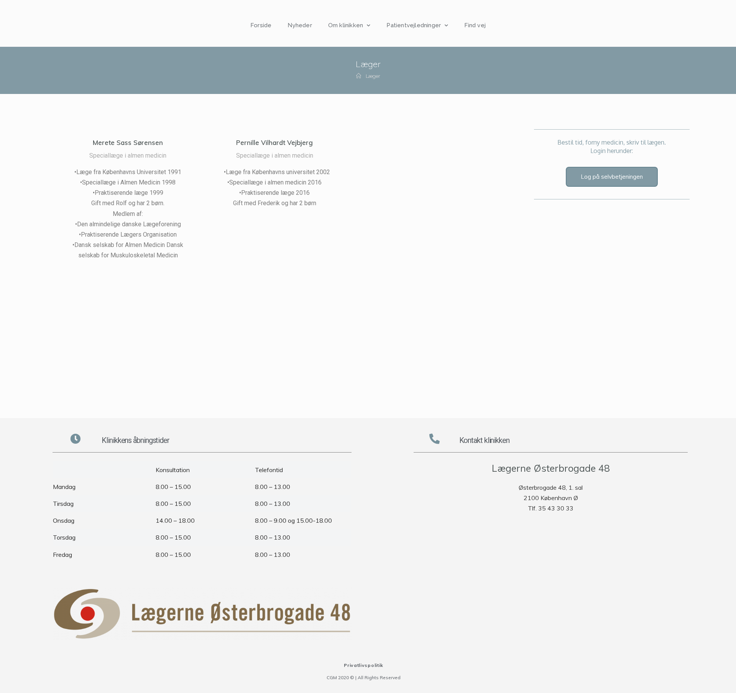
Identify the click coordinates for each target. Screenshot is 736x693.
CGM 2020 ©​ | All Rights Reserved (364, 677)
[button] (612, 177)
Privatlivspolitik (363, 665)
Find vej (475, 25)
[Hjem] (358, 76)
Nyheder (300, 25)
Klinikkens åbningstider (135, 440)
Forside (260, 25)
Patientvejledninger (413, 25)
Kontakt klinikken (484, 440)
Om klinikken (345, 25)
